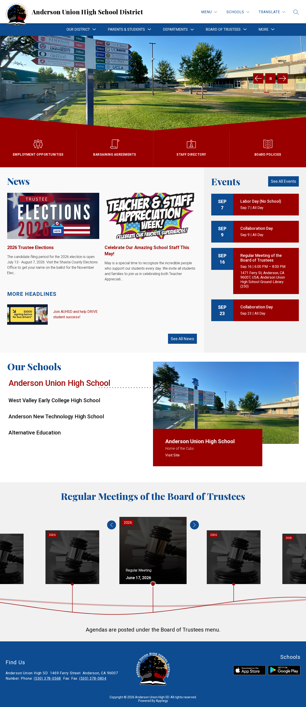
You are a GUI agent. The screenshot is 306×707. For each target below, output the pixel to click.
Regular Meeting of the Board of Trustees (261, 257)
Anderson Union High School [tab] (59, 383)
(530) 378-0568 (47, 678)
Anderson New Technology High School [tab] (56, 416)
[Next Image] (282, 78)
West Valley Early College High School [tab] (54, 400)
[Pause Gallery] (270, 78)
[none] (111, 524)
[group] (153, 550)
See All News (182, 338)
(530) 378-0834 (92, 678)
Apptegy (162, 701)
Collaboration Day (256, 228)
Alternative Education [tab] (35, 433)
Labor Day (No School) (260, 201)
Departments (175, 29)
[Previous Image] (258, 78)
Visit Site (172, 455)
